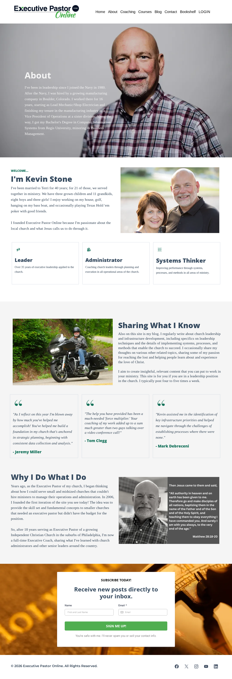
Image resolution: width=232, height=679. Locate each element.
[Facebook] (177, 666)
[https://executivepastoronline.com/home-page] (47, 12)
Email (122, 605)
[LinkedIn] (216, 666)
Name (68, 605)
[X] (186, 666)
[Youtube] (206, 666)
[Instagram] (196, 666)
